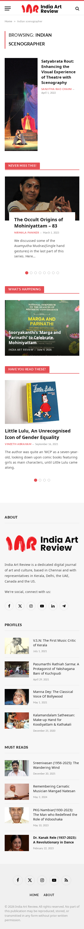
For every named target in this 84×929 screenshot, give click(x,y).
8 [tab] (58, 273)
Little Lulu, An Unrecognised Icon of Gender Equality (38, 434)
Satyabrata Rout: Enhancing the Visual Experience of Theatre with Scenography (58, 71)
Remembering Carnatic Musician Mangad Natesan (54, 788)
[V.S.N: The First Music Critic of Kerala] (17, 646)
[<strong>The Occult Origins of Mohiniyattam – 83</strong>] (42, 198)
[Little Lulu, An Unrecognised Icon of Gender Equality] (42, 402)
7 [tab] (53, 273)
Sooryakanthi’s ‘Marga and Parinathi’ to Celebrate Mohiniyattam (35, 337)
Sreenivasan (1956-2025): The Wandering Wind (56, 765)
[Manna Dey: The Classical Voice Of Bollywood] (17, 697)
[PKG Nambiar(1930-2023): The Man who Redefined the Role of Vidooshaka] (17, 815)
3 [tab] (35, 273)
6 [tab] (49, 273)
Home (8, 21)
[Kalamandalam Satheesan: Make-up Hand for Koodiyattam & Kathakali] (17, 720)
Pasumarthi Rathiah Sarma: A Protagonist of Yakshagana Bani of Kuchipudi (56, 669)
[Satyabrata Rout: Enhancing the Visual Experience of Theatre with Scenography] (21, 104)
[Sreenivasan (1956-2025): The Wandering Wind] (17, 768)
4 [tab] (40, 273)
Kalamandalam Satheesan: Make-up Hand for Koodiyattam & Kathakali (54, 720)
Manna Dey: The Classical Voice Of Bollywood (53, 693)
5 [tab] (44, 273)
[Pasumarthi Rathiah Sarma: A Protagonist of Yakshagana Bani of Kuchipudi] (17, 669)
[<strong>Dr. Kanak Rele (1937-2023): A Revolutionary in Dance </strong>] (17, 843)
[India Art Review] (42, 8)
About (49, 895)
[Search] (76, 8)
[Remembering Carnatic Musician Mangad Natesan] (17, 792)
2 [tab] (31, 273)
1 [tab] (26, 273)
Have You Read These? (27, 369)
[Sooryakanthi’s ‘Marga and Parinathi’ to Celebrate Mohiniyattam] (42, 328)
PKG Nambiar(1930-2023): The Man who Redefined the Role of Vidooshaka (55, 814)
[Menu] (8, 8)
